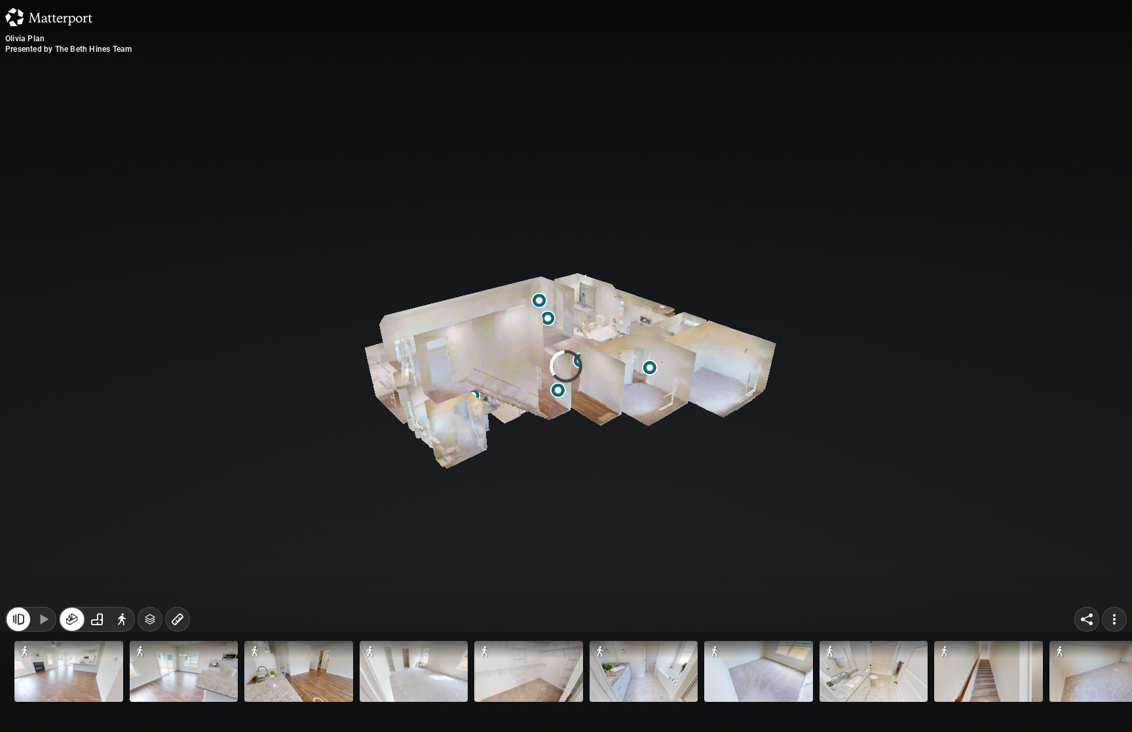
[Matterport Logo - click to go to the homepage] (49, 17)
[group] (97, 619)
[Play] (43, 619)
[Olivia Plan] (566, 366)
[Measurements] (177, 619)
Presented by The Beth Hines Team (68, 49)
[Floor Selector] (150, 619)
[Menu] (1114, 619)
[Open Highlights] (18, 619)
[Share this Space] (1086, 619)
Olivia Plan (25, 38)
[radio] (72, 619)
